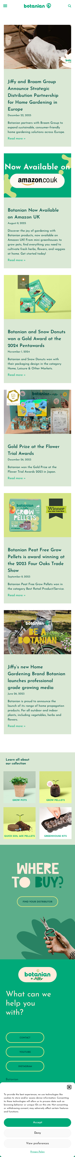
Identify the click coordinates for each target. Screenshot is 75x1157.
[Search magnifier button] (69, 6)
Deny (37, 1133)
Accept (37, 1122)
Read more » (17, 138)
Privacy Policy (37, 1152)
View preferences (37, 1143)
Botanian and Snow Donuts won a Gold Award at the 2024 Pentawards (36, 339)
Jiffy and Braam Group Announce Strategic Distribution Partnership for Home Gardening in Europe (33, 96)
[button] (69, 1087)
